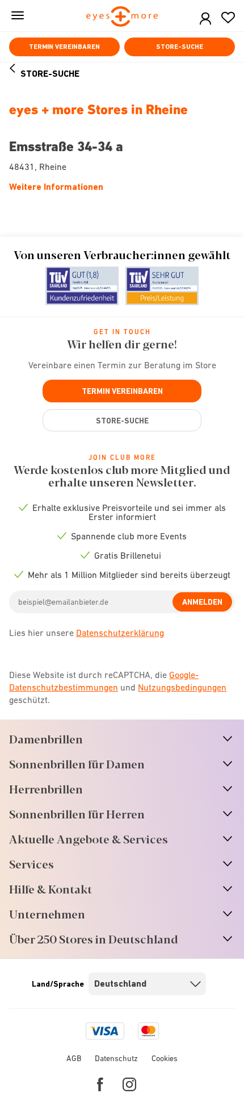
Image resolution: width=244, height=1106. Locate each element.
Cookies (165, 1058)
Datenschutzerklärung (120, 632)
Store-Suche (179, 47)
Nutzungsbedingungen (182, 687)
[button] (205, 19)
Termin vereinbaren (64, 47)
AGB (73, 1058)
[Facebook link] (100, 1084)
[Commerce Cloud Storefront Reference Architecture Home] (122, 17)
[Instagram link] (129, 1084)
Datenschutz (116, 1058)
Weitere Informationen (56, 186)
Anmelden (202, 601)
